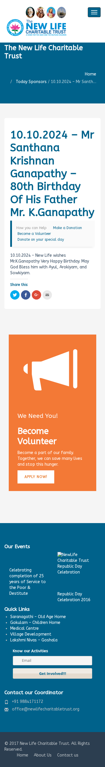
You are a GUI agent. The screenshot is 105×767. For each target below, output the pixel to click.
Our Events (17, 546)
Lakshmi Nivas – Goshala (33, 640)
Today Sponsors (31, 81)
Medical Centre (24, 628)
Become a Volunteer (34, 234)
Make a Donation (67, 228)
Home (90, 74)
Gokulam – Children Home (35, 622)
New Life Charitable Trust (44, 743)
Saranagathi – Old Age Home (38, 616)
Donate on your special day (41, 240)
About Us (43, 755)
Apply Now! (35, 477)
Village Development (30, 634)
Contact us (67, 755)
